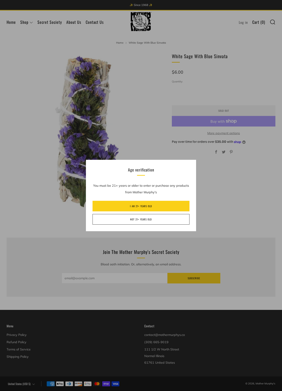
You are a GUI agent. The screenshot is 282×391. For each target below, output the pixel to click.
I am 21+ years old (141, 206)
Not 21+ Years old (141, 219)
